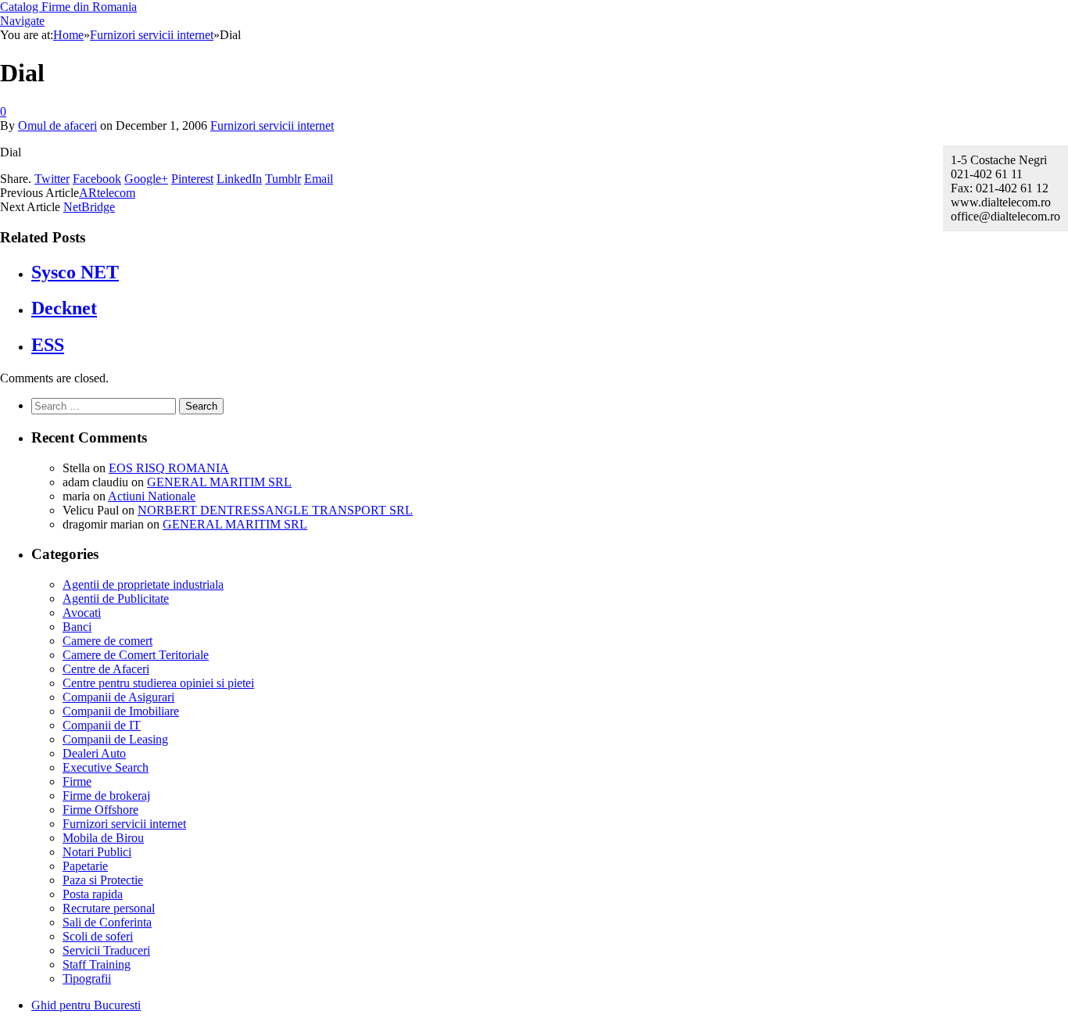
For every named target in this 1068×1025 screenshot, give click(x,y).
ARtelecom (107, 192)
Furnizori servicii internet (272, 125)
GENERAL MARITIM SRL (219, 482)
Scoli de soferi (98, 936)
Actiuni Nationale (151, 496)
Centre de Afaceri (106, 669)
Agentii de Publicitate (116, 598)
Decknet (64, 308)
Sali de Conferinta (107, 922)
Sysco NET (75, 272)
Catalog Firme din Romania (68, 6)
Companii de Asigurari (118, 697)
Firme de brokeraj (106, 795)
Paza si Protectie (103, 880)
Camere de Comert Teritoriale (136, 654)
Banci (77, 626)
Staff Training (97, 964)
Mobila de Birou (103, 837)
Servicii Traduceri (106, 950)
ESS (47, 345)
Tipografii (87, 978)
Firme (77, 781)
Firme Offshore (100, 809)
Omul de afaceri (57, 125)
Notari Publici (97, 851)
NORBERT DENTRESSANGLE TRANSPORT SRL (275, 510)
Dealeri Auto (94, 753)
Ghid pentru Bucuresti (86, 1005)
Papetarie (85, 866)
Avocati (82, 612)
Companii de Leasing (115, 739)
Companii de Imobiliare (121, 711)
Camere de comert (107, 640)
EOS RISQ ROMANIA (169, 468)
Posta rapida (93, 894)
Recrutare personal (109, 908)
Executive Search (106, 767)
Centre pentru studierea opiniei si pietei (158, 683)
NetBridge (89, 206)
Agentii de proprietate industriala (143, 584)
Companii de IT (102, 725)
